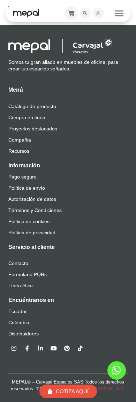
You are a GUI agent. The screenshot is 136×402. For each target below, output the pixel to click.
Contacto (18, 263)
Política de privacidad (31, 232)
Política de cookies (29, 221)
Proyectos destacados (32, 128)
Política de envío (26, 188)
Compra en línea (26, 117)
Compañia (19, 140)
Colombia (18, 322)
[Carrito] (71, 13)
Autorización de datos (32, 199)
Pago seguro (22, 177)
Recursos (18, 151)
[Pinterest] (67, 348)
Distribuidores (23, 333)
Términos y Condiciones (35, 210)
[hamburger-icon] (119, 13)
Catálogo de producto (32, 106)
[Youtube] (53, 348)
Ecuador (17, 311)
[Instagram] (14, 348)
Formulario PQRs (27, 274)
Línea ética (20, 285)
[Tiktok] (80, 348)
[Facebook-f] (27, 348)
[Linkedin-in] (40, 348)
